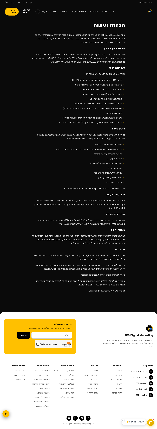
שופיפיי (95, 370)
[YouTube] (19, 2)
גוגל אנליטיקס (92, 393)
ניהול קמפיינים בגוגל (66, 384)
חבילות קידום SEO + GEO (64, 370)
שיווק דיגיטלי (93, 384)
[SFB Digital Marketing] (149, 11)
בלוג (54, 11)
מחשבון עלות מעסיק (42, 397)
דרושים (119, 384)
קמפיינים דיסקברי (43, 375)
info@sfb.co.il (141, 389)
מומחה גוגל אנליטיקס (66, 397)
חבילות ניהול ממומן (67, 375)
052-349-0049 (27, 11)
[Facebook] (27, 2)
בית (113, 11)
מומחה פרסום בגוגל (66, 379)
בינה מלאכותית (92, 388)
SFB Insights (141, 395)
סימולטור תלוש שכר (42, 406)
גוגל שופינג (69, 393)
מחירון (63, 11)
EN (7, 2)
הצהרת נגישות (20, 370)
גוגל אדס (94, 379)
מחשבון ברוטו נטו (43, 393)
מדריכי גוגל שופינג (91, 375)
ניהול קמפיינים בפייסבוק (41, 384)
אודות (105, 11)
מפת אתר (118, 388)
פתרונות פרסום (116, 379)
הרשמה (23, 335)
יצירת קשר (13, 11)
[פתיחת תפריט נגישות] (5, 413)
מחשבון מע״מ (45, 388)
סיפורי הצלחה (117, 393)
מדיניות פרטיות (19, 375)
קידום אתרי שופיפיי (42, 370)
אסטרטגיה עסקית (78, 11)
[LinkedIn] (23, 2)
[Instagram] (31, 2)
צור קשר (45, 11)
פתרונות (94, 11)
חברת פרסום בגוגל (67, 388)
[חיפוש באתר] (37, 11)
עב (11, 2)
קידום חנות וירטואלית (41, 379)
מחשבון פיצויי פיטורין (42, 401)
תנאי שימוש (20, 379)
